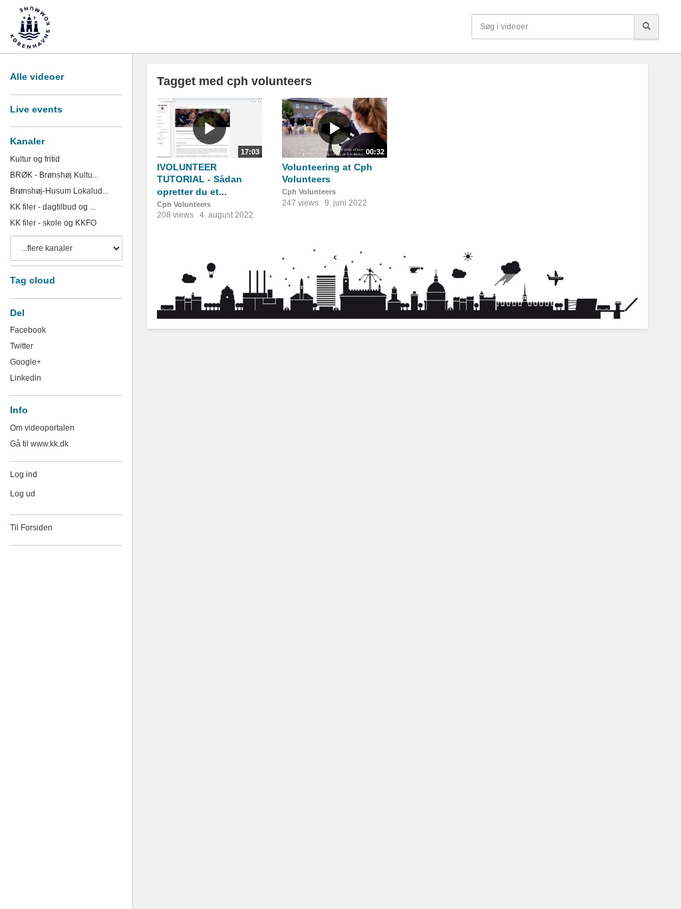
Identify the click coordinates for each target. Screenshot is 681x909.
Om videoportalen (42, 428)
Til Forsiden (31, 527)
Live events (36, 109)
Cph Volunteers (184, 204)
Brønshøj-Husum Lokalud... (59, 191)
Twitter (21, 346)
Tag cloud (32, 280)
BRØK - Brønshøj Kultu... (54, 175)
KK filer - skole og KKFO (53, 223)
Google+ (25, 362)
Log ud (22, 493)
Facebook (28, 330)
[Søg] (646, 26)
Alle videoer (37, 76)
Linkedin (25, 378)
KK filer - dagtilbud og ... (53, 207)
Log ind (23, 474)
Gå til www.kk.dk (39, 444)
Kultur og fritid (35, 159)
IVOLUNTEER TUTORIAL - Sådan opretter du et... (199, 179)
